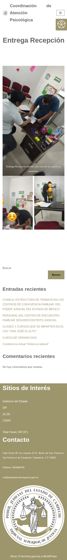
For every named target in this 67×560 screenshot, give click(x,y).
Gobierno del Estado (15, 401)
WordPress (50, 556)
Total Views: (10, 432)
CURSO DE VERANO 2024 (20, 337)
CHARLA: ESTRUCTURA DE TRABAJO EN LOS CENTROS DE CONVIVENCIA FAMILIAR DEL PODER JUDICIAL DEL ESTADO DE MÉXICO (33, 304)
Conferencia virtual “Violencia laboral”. (26, 344)
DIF (5, 407)
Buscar (7, 268)
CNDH (7, 420)
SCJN (6, 414)
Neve (13, 556)
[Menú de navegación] (60, 13)
